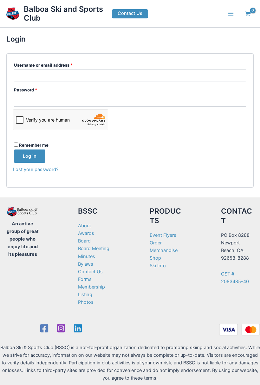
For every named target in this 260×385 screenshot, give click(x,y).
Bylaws (85, 264)
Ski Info (158, 266)
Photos (86, 302)
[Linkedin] (77, 328)
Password (34, 89)
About (84, 226)
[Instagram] (61, 328)
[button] (130, 13)
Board (84, 241)
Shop (155, 258)
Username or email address (52, 65)
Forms (85, 279)
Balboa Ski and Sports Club (63, 13)
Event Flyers (163, 235)
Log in (29, 156)
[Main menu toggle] (230, 13)
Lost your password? (35, 169)
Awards (86, 233)
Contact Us (90, 272)
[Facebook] (44, 328)
